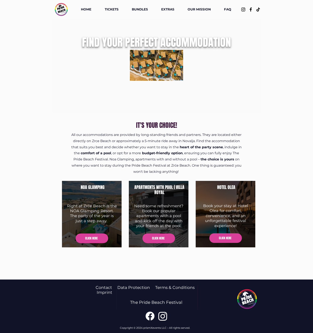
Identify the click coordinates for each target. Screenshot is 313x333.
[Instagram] (243, 9)
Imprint (104, 292)
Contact (106, 287)
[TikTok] (258, 9)
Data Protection (136, 287)
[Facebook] (250, 9)
